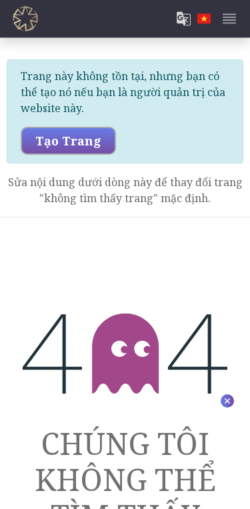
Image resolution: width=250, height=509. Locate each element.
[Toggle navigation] (229, 18)
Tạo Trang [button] (68, 141)
